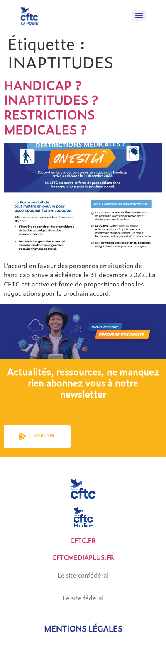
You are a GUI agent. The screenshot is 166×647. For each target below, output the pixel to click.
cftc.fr (83, 540)
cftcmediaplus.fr (83, 557)
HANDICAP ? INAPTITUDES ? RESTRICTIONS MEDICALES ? (51, 107)
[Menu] (139, 15)
